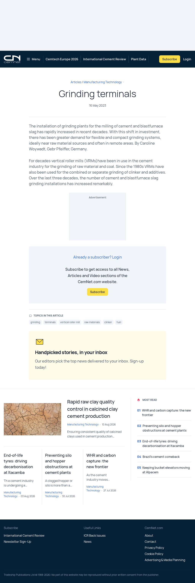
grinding (35, 322)
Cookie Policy (154, 554)
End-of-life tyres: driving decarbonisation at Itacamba (163, 443)
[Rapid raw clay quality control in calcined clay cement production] (32, 419)
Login (187, 59)
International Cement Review (104, 59)
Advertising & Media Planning (165, 560)
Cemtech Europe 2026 (62, 59)
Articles (76, 82)
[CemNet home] (12, 59)
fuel (119, 322)
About (149, 535)
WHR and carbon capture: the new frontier (101, 461)
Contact (150, 542)
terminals (50, 322)
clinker (108, 322)
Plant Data (138, 59)
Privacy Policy (154, 548)
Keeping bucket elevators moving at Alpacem (166, 469)
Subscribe (169, 59)
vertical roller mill (70, 322)
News (87, 542)
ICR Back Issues (94, 535)
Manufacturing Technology (103, 82)
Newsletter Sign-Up (17, 542)
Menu (36, 59)
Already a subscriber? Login (97, 257)
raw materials (92, 322)
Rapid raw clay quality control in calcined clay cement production (92, 408)
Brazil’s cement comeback (161, 457)
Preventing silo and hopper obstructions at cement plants (164, 428)
